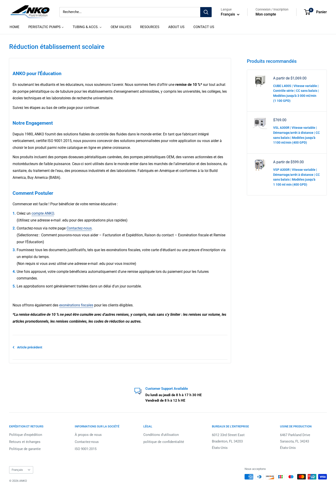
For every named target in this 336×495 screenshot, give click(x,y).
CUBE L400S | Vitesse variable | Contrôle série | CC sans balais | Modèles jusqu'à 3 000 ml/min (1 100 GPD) (296, 93)
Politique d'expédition (25, 435)
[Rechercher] (206, 12)
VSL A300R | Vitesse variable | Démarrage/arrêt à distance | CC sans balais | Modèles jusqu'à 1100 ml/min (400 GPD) (296, 135)
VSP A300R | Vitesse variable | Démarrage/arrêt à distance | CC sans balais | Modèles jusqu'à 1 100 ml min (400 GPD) (296, 177)
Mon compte (266, 14)
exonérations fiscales (76, 305)
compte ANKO (43, 213)
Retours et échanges (24, 442)
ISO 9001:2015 (85, 449)
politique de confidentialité (163, 442)
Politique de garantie (25, 449)
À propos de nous (88, 435)
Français (17, 469)
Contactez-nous (79, 228)
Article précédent (29, 347)
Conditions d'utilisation (161, 435)
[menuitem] (14, 27)
